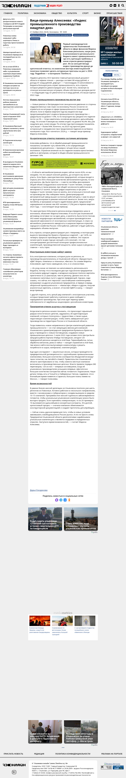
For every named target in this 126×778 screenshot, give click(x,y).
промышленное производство (59, 35)
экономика (35, 39)
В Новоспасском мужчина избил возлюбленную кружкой (13, 152)
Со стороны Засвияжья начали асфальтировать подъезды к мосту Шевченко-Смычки (13, 258)
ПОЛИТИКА (23, 13)
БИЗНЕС (97, 13)
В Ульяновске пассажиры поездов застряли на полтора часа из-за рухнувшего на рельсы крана (13, 88)
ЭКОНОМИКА (40, 13)
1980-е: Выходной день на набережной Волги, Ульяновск (112, 188)
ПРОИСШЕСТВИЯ (114, 13)
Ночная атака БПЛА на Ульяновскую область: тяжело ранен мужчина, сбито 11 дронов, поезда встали (110, 104)
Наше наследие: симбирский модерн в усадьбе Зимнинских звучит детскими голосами (112, 242)
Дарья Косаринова (38, 490)
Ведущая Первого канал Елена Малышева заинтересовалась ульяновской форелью (13, 217)
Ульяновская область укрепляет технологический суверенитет (109, 230)
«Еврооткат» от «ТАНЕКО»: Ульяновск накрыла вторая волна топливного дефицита (112, 120)
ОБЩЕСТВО (57, 13)
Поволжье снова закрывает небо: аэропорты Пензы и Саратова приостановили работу (13, 40)
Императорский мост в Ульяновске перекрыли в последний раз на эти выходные (13, 55)
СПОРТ (85, 13)
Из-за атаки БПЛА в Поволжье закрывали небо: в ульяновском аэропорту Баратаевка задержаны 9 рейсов (12, 71)
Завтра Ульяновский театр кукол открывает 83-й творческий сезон (14, 116)
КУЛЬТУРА (72, 13)
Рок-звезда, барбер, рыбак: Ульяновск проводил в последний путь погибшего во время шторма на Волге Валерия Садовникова (112, 85)
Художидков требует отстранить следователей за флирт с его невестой (111, 134)
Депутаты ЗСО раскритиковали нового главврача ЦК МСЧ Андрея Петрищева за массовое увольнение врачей (13, 24)
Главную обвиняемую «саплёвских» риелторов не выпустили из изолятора (13, 272)
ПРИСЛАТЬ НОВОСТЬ (13, 754)
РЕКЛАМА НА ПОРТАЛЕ (111, 754)
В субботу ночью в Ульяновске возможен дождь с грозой (110, 255)
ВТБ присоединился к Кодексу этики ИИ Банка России (13, 204)
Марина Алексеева (38, 35)
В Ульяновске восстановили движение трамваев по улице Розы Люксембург (13, 177)
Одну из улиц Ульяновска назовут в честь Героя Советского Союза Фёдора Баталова (111, 266)
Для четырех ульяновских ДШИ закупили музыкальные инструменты (13, 191)
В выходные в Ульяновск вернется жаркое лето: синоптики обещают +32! (13, 164)
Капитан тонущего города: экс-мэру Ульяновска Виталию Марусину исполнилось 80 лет (111, 148)
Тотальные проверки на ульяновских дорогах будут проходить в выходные (12, 244)
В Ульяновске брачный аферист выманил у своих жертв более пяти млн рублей (13, 129)
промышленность (81, 35)
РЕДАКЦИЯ (39, 754)
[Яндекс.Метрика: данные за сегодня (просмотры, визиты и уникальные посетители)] (112, 764)
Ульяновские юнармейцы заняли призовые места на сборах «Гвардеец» (14, 230)
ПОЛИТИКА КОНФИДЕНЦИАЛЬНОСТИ (72, 754)
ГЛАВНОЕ (8, 13)
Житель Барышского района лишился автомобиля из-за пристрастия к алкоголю (13, 103)
